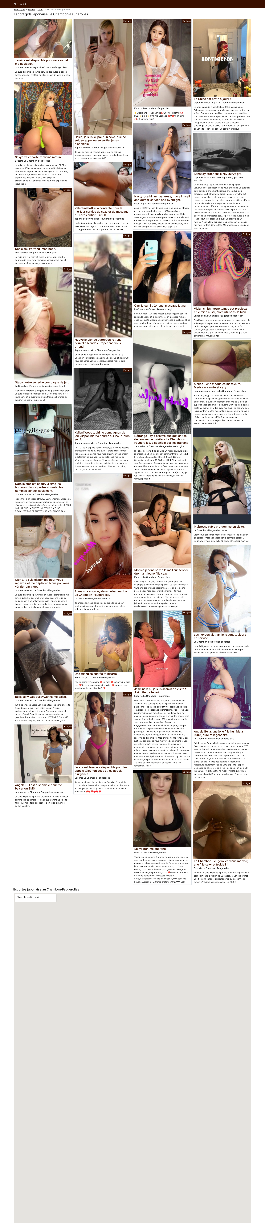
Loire (40, 9)
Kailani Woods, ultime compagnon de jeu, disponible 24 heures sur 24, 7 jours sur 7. (102, 436)
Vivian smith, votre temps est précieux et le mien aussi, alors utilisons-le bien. (220, 310)
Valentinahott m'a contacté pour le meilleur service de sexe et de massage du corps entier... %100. (101, 211)
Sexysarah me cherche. (150, 848)
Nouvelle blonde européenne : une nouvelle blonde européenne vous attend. (98, 343)
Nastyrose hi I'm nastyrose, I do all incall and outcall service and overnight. (162, 198)
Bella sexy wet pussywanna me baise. (41, 696)
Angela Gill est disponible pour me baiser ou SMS (38, 786)
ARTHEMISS (20, 4)
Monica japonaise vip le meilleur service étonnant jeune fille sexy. (161, 571)
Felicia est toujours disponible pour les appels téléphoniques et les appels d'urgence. (101, 770)
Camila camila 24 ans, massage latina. (160, 305)
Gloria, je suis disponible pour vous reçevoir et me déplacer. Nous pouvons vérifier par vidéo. (42, 583)
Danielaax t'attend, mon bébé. (35, 249)
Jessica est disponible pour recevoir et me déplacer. (41, 62)
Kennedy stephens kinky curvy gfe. (218, 174)
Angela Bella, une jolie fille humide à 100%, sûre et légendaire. (218, 733)
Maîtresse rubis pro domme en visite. (219, 526)
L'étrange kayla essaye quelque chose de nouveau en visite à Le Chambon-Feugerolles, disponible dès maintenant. (161, 439)
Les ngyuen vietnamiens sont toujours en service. (220, 636)
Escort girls (19, 9)
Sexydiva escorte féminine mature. (39, 157)
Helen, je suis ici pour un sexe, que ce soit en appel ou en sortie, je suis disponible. (100, 140)
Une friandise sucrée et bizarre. (96, 674)
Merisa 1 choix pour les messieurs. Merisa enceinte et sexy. (217, 385)
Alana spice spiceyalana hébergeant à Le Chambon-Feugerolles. (101, 593)
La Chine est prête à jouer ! (212, 99)
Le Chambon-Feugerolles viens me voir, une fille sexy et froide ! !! (221, 862)
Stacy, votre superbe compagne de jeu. (42, 382)
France (31, 9)
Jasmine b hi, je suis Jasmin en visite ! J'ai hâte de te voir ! (160, 690)
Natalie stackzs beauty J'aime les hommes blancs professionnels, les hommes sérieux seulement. (39, 487)
